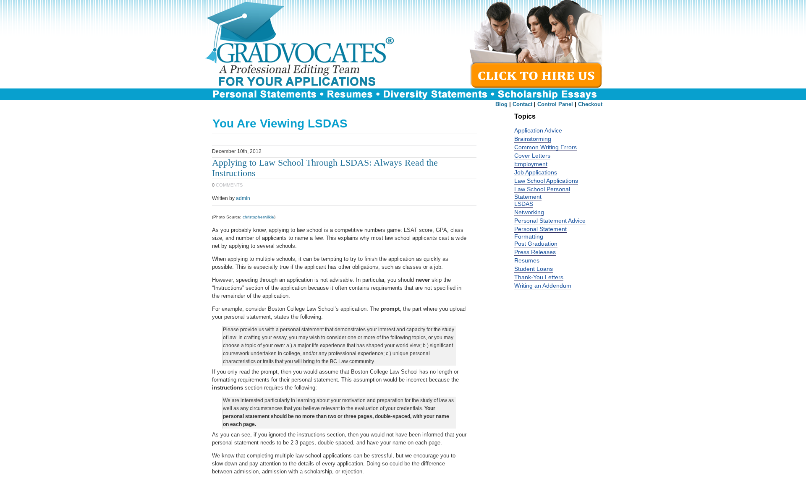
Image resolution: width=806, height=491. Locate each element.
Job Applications (535, 172)
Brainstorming (532, 139)
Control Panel (555, 104)
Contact (522, 104)
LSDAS (523, 204)
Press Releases (535, 252)
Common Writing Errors (545, 147)
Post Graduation (535, 244)
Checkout (590, 104)
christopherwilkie (258, 217)
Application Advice (538, 130)
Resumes (526, 260)
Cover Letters (532, 156)
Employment (530, 164)
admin (243, 198)
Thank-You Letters (538, 277)
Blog (501, 104)
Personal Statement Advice (550, 221)
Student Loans (533, 269)
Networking (529, 212)
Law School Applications (546, 181)
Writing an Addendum (542, 286)
